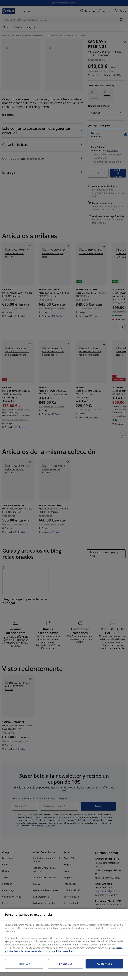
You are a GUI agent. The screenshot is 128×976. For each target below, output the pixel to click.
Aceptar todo (104, 963)
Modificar (24, 963)
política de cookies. (63, 951)
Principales (65, 963)
